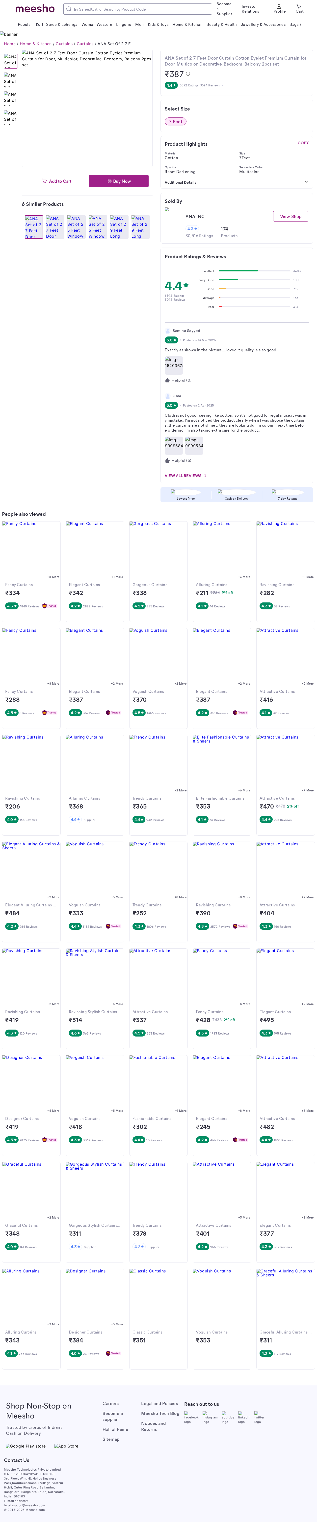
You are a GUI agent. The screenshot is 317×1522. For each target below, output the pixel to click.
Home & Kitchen (36, 43)
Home (10, 43)
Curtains (64, 43)
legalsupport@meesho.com (24, 1505)
